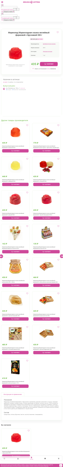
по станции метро (18, 82)
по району (10, 82)
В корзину (50, 64)
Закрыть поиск (8, 11)
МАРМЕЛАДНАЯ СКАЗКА (49, 44)
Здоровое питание (47, 51)
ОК (60, 465)
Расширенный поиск (7, 9)
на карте (5, 82)
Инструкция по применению (13, 394)
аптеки (48, 68)
